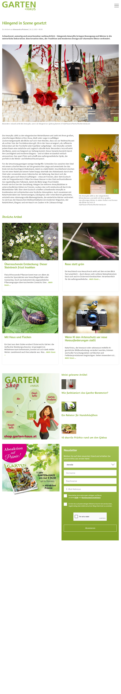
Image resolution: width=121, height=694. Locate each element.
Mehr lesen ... (94, 279)
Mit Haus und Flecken (17, 337)
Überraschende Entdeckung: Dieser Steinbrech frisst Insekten (25, 265)
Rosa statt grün (74, 264)
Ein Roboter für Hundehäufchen (80, 415)
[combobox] (90, 465)
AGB (76, 497)
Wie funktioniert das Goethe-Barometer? (85, 392)
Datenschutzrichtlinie (91, 497)
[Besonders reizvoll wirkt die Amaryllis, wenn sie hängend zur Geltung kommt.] (60, 83)
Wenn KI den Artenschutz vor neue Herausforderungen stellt (86, 338)
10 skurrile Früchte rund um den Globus (84, 437)
